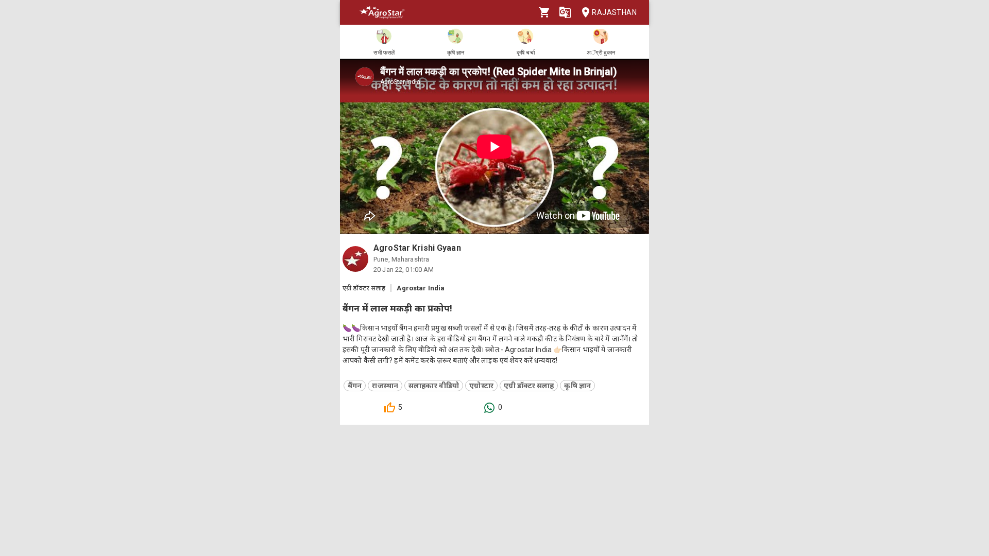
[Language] (565, 12)
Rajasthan (614, 12)
